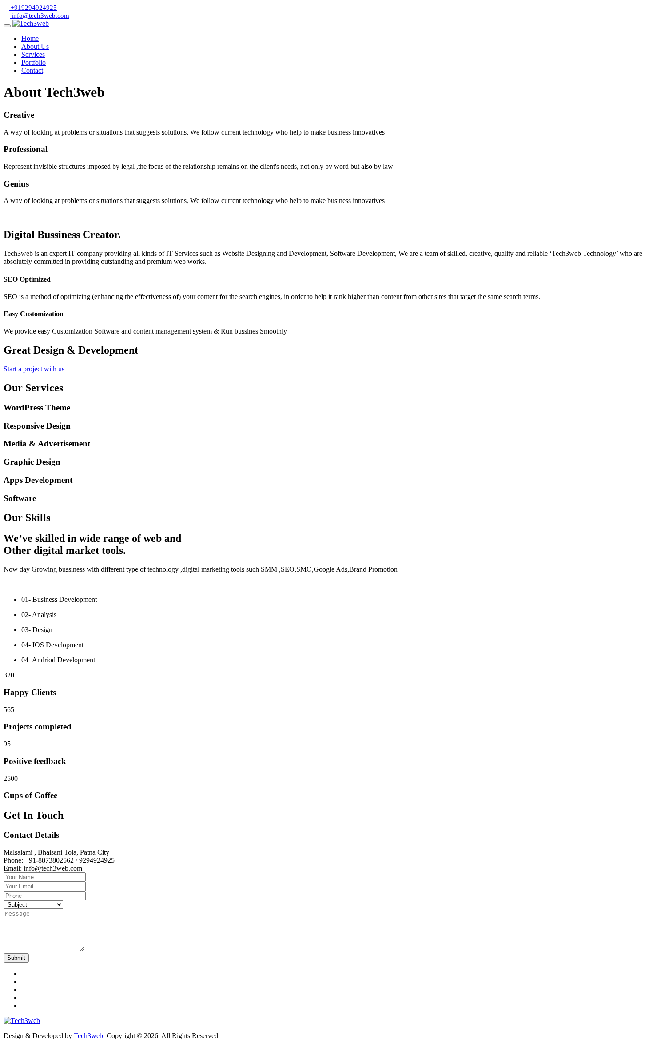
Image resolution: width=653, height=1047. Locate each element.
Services (33, 54)
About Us (35, 46)
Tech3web (88, 1035)
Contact (32, 70)
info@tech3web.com (39, 15)
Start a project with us (34, 369)
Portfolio (33, 62)
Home (30, 38)
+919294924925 (33, 7)
